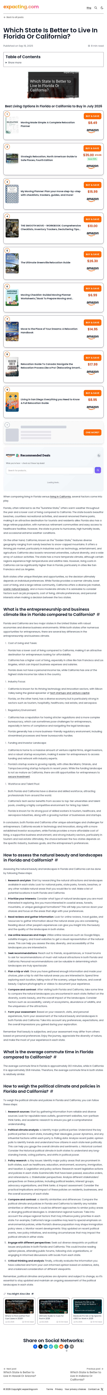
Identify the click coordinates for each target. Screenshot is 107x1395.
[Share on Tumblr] (66, 1346)
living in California (60, 496)
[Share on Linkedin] (46, 1346)
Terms (49, 1389)
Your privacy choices (75, 1389)
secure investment (19, 776)
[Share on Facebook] (35, 1346)
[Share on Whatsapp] (56, 1346)
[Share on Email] (72, 1346)
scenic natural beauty (16, 589)
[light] (102, 7)
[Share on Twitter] (40, 1346)
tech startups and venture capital (69, 693)
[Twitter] (102, 1389)
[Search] (95, 7)
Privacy (59, 1389)
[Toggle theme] (99, 455)
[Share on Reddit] (61, 1346)
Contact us (93, 1389)
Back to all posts (15, 17)
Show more (14, 62)
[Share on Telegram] (51, 1346)
